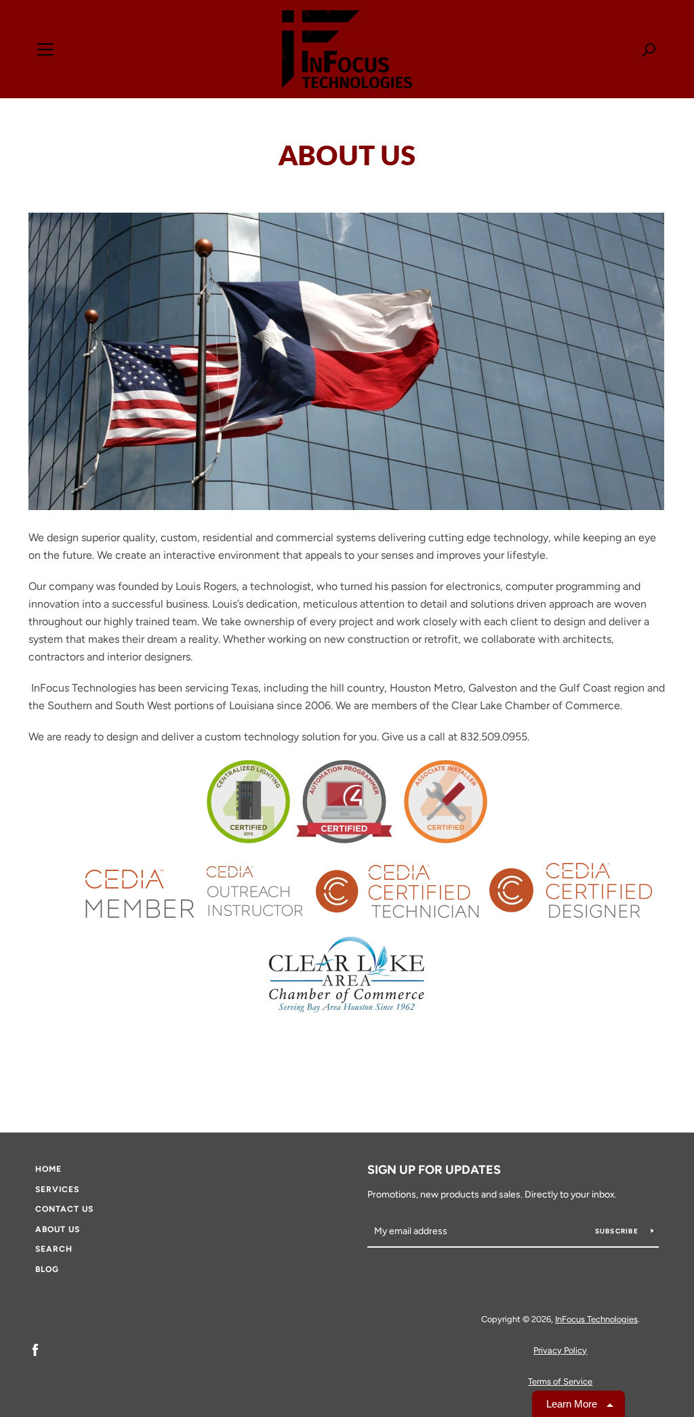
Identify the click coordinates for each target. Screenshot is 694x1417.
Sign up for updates (434, 1169)
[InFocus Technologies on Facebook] (35, 1349)
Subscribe (618, 1231)
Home (48, 1169)
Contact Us (64, 1209)
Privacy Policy (560, 1350)
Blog (47, 1269)
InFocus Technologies (596, 1319)
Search (54, 1249)
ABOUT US (57, 1229)
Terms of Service (560, 1381)
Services (57, 1189)
